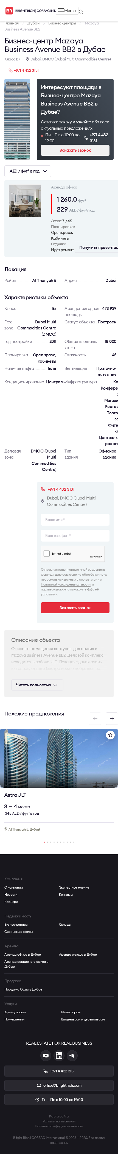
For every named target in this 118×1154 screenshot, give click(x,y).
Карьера (11, 902)
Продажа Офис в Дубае (23, 989)
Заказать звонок (75, 150)
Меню (69, 10)
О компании (13, 887)
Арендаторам (15, 1012)
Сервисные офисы (18, 932)
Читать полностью (33, 684)
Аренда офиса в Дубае (22, 954)
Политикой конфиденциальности (66, 584)
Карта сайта (59, 1116)
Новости (10, 894)
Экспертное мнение (74, 887)
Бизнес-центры (15, 924)
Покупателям (14, 1019)
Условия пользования (59, 1121)
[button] (112, 718)
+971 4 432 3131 (26, 70)
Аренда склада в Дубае (78, 954)
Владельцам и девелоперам (83, 1019)
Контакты (66, 894)
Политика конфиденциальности (59, 1126)
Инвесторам (70, 1012)
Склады (65, 924)
